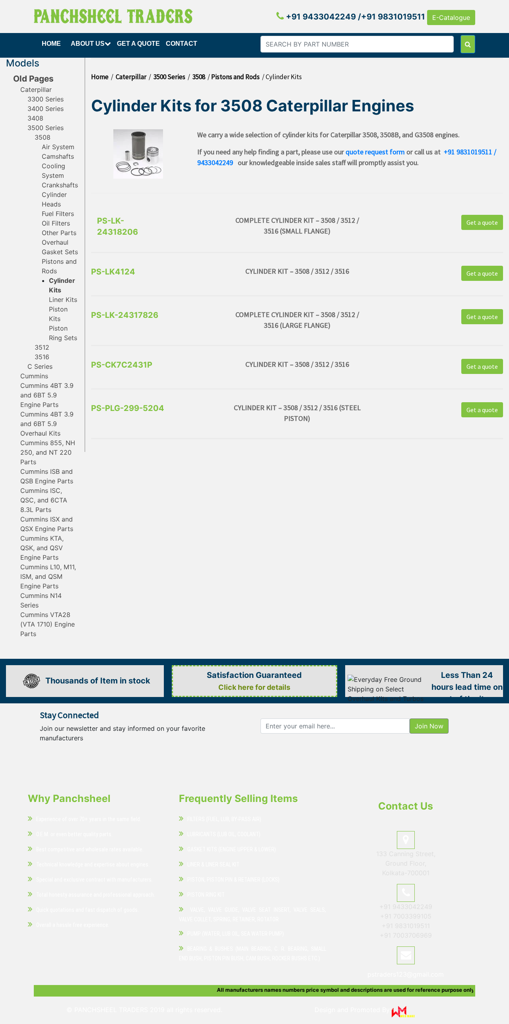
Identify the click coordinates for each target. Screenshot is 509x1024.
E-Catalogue (451, 17)
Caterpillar (36, 89)
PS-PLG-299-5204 (127, 408)
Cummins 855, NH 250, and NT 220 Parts (47, 452)
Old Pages (33, 79)
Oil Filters (56, 223)
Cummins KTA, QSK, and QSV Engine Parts (42, 547)
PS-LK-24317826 (124, 315)
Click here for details (254, 687)
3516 (42, 357)
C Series (39, 366)
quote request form (375, 151)
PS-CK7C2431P (121, 365)
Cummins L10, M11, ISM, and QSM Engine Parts (48, 576)
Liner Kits (63, 300)
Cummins (34, 376)
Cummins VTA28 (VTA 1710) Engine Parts (47, 624)
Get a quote (482, 222)
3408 (35, 118)
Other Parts (59, 233)
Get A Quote (138, 43)
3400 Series (45, 109)
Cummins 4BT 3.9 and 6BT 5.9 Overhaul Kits (47, 423)
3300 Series (45, 99)
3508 (43, 137)
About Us (88, 43)
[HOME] (52, 53)
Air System (58, 147)
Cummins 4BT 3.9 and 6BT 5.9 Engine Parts (47, 395)
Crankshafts (60, 185)
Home (51, 43)
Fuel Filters (58, 214)
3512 (42, 347)
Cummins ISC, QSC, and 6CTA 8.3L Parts (43, 500)
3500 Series (45, 128)
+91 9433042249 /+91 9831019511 (354, 16)
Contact (181, 43)
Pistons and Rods (235, 76)
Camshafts (58, 156)
